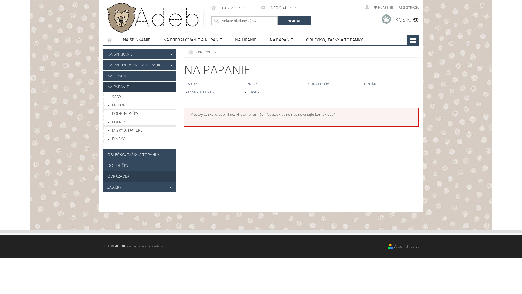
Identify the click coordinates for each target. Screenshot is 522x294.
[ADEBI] (156, 18)
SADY (116, 96)
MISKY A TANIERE (127, 130)
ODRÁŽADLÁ (118, 176)
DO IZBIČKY (117, 165)
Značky (114, 187)
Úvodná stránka (109, 40)
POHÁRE (119, 121)
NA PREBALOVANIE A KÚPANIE (192, 39)
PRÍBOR (119, 105)
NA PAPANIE (281, 39)
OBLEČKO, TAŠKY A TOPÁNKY (334, 39)
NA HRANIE (246, 39)
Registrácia (409, 7)
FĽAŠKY (118, 138)
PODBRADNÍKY (125, 113)
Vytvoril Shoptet (406, 246)
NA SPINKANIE (136, 39)
